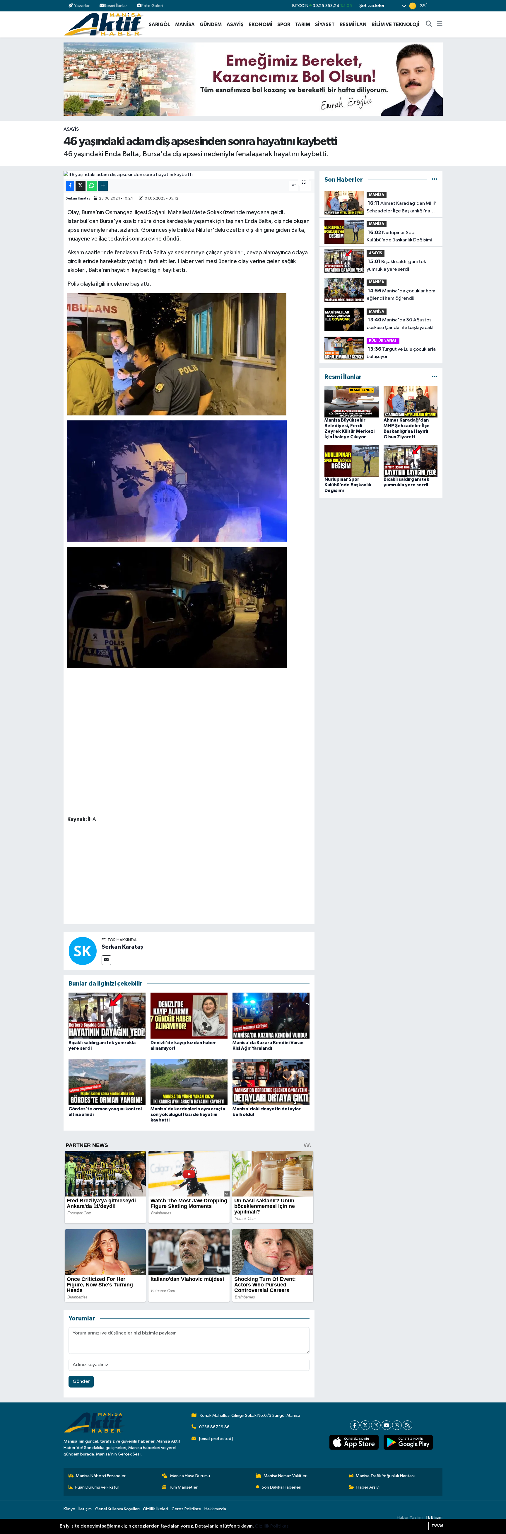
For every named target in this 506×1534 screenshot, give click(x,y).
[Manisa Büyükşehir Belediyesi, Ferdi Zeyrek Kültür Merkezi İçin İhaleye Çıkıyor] (351, 401)
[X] (365, 1425)
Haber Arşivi (368, 1487)
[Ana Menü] (439, 24)
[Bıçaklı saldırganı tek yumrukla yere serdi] (107, 1015)
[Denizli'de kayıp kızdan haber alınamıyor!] (189, 1015)
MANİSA (185, 24)
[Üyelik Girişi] (439, 5)
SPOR (283, 24)
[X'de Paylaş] (81, 186)
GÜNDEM (211, 24)
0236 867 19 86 (214, 1427)
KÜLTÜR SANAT (383, 340)
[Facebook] (355, 1425)
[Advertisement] (188, 875)
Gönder (81, 1381)
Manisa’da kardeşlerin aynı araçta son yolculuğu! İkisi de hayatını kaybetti (188, 1114)
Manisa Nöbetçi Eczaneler (101, 1476)
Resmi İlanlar (115, 6)
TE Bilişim (433, 1517)
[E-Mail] (106, 960)
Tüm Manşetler (183, 1487)
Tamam (437, 1525)
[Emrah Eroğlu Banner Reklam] (253, 78)
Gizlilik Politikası (272, 1526)
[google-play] (408, 1442)
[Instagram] (376, 1425)
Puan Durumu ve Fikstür (97, 1487)
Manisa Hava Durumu (190, 1476)
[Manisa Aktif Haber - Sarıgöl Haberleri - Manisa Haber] (104, 24)
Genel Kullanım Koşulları (117, 1509)
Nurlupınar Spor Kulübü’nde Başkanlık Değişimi (399, 236)
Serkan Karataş (78, 198)
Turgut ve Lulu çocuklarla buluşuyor (401, 353)
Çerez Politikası (186, 1509)
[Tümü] (434, 179)
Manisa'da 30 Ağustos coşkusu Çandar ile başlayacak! (400, 323)
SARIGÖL (159, 24)
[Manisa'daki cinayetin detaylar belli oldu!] (271, 1081)
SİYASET (325, 24)
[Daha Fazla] (103, 186)
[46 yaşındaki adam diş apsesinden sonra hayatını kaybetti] (189, 175)
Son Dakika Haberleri (281, 1487)
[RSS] (407, 1425)
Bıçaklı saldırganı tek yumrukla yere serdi (396, 265)
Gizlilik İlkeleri (155, 1509)
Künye (69, 1509)
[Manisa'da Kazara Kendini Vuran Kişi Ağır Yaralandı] (271, 1015)
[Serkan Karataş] (83, 950)
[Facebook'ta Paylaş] (70, 186)
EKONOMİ (260, 24)
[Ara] (429, 24)
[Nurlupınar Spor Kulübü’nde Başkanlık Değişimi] (351, 460)
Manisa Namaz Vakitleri (285, 1476)
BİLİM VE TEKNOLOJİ (395, 24)
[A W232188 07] (177, 481)
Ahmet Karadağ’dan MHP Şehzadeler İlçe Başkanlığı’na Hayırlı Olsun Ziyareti (401, 208)
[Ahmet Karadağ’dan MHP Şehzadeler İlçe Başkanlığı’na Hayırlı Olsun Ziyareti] (411, 401)
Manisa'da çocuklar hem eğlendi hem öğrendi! (401, 294)
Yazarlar (82, 6)
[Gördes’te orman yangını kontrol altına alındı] (107, 1081)
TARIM (302, 24)
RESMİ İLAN (353, 24)
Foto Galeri (152, 6)
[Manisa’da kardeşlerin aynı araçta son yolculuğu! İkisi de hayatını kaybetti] (189, 1081)
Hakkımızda (215, 1509)
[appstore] (354, 1442)
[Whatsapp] (397, 1425)
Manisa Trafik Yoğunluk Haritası (385, 1476)
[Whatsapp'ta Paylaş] (92, 186)
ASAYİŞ (235, 24)
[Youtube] (386, 1425)
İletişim (85, 1509)
